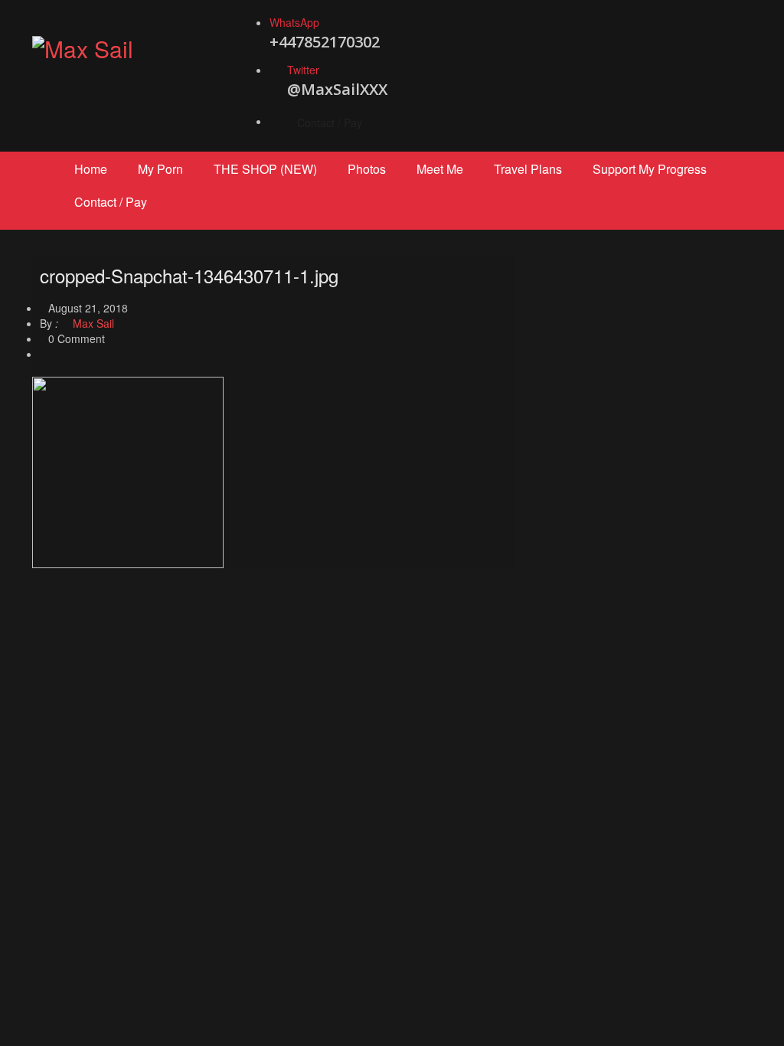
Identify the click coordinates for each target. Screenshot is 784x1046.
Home (90, 169)
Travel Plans (528, 169)
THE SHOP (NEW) (265, 169)
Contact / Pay (329, 122)
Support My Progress (650, 169)
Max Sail (92, 323)
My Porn (160, 169)
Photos (367, 169)
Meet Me (439, 169)
